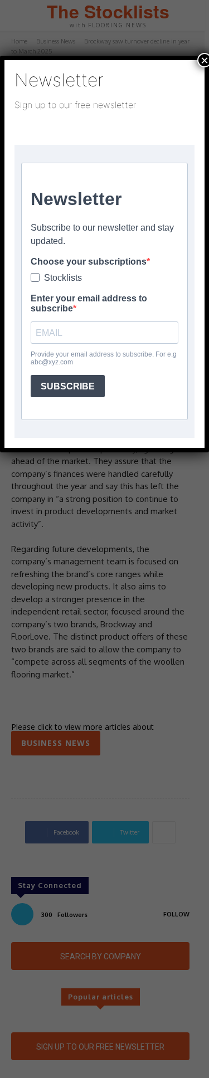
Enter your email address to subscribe (89, 303)
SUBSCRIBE (68, 386)
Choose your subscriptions (89, 261)
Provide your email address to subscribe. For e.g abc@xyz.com (104, 358)
